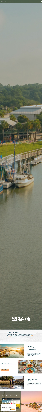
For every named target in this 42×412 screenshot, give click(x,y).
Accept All (13, 409)
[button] (5, 370)
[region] (8, 407)
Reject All (8, 409)
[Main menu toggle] (41, 1)
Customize (4, 409)
